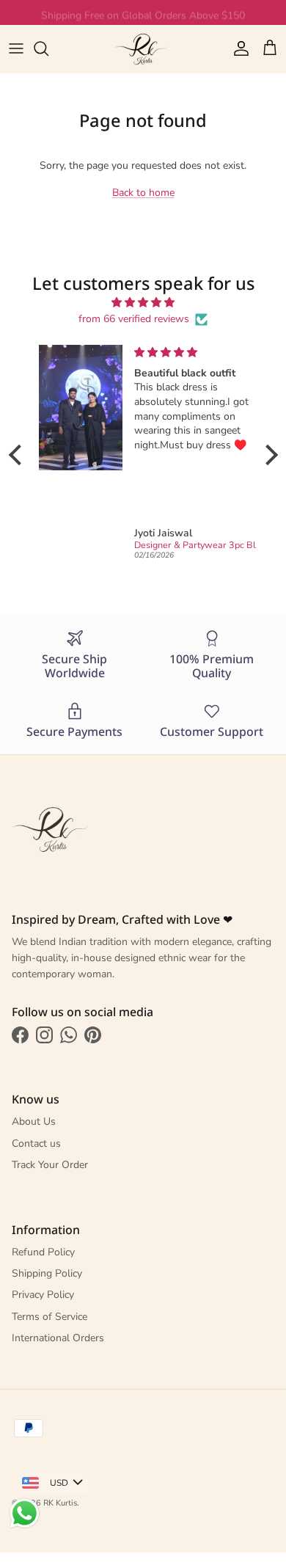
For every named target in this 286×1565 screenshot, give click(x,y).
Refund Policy (43, 1252)
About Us (34, 1121)
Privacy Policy (43, 1295)
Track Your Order (50, 1165)
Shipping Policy (47, 1273)
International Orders (58, 1338)
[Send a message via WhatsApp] (24, 1513)
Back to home (143, 193)
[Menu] (16, 48)
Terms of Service (49, 1317)
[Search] (48, 48)
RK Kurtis (60, 1503)
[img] (143, 302)
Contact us (36, 1143)
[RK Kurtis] (143, 48)
